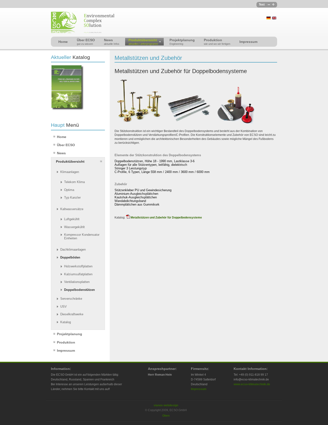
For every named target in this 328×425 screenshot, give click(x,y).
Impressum (199, 389)
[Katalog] (68, 110)
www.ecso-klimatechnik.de (252, 384)
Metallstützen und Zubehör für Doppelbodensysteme (166, 217)
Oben (166, 415)
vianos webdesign (166, 405)
